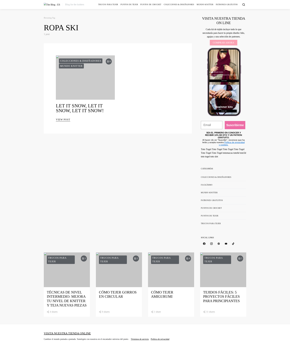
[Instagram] (211, 243)
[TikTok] (233, 243)
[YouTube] (226, 243)
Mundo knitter (205, 4)
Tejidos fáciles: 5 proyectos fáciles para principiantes (221, 296)
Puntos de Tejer (129, 4)
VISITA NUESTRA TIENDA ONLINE (67, 333)
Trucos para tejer (108, 4)
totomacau (228, 153)
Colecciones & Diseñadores (179, 4)
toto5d (243, 153)
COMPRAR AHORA (223, 42)
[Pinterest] (218, 243)
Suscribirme (235, 125)
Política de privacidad (160, 339)
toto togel (205, 156)
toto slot (214, 156)
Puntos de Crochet (150, 4)
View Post (63, 119)
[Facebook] (204, 243)
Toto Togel (206, 149)
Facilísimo (207, 185)
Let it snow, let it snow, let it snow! (80, 108)
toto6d (236, 153)
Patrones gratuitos (227, 4)
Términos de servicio (140, 339)
